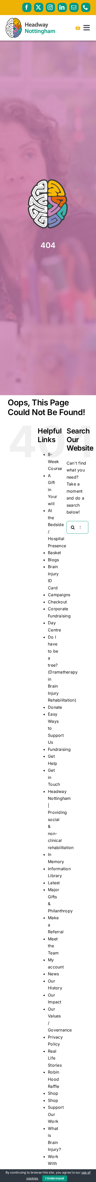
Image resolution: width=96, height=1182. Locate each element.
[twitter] (38, 7)
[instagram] (50, 7)
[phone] (85, 7)
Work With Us (53, 1163)
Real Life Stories (55, 1058)
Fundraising (59, 749)
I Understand (54, 1178)
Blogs (53, 559)
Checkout (57, 601)
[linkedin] (62, 7)
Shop (53, 1093)
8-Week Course (55, 461)
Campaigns (59, 594)
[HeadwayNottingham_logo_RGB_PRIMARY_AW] (30, 19)
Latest (54, 882)
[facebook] (26, 7)
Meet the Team (53, 945)
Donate (55, 707)
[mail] (74, 7)
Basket (54, 552)
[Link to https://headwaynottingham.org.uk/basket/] (77, 28)
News (53, 973)
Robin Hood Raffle (53, 1079)
